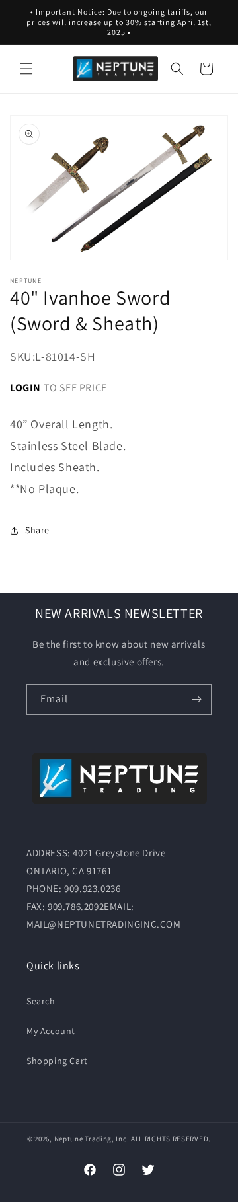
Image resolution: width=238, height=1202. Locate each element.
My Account (50, 1031)
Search (41, 1001)
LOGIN (25, 387)
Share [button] (37, 530)
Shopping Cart (57, 1061)
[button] (26, 68)
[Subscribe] (196, 699)
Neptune (68, 1138)
